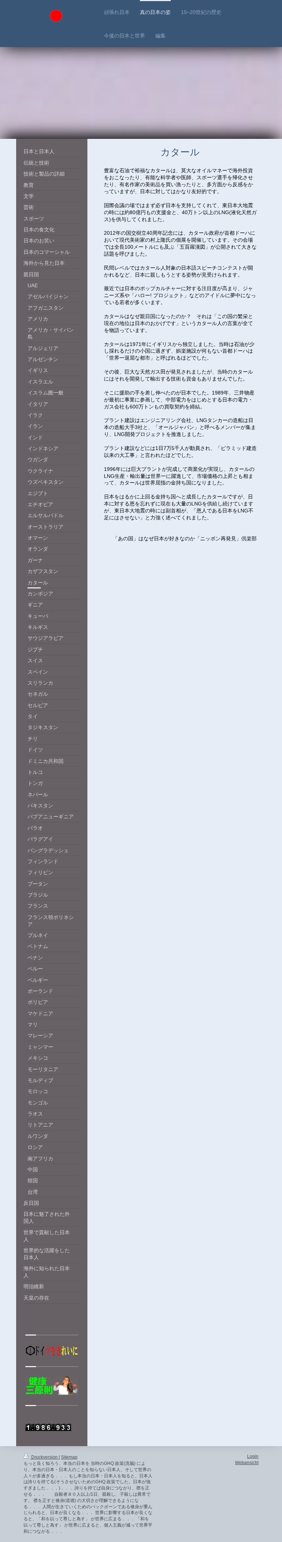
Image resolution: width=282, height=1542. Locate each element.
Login (252, 1456)
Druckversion (44, 1457)
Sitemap (69, 1457)
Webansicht (246, 1462)
